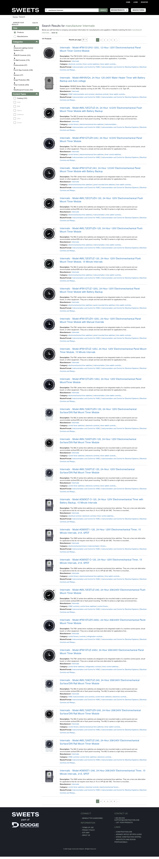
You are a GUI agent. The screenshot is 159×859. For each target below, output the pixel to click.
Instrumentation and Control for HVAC (83, 64)
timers (100, 543)
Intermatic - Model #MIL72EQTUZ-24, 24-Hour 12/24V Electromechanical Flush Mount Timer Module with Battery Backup (104, 106)
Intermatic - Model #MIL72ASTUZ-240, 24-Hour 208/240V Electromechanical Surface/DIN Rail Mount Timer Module (105, 739)
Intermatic (72, 58)
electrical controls (98, 91)
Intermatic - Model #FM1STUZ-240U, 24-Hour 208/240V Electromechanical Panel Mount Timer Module (105, 649)
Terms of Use (88, 825)
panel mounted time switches (101, 182)
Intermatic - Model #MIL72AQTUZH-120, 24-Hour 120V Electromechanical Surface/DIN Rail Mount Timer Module (103, 408)
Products (10, 30)
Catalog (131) (12, 81)
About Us (86, 832)
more (148, 30)
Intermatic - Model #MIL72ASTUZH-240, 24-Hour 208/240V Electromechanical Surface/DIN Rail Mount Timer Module (105, 709)
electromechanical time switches (88, 121)
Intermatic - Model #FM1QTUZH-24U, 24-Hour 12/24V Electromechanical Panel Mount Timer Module (104, 136)
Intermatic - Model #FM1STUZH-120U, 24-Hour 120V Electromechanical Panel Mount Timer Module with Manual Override (103, 317)
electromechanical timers (74, 543)
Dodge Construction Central (124, 834)
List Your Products (120, 820)
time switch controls (120, 182)
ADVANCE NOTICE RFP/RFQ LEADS (125, 831)
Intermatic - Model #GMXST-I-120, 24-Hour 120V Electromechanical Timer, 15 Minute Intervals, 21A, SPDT (105, 528)
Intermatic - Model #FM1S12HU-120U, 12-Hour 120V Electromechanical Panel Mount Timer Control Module (103, 46)
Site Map (86, 830)
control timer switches (73, 422)
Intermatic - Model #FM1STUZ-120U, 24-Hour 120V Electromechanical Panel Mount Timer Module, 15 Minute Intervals (103, 347)
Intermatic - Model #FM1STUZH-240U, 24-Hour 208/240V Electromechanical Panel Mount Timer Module (106, 618)
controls (79, 633)
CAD (8, 85)
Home (128, 2)
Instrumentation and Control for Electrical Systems (116, 64)
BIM (8, 89)
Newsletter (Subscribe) (92, 815)
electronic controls (71, 61)
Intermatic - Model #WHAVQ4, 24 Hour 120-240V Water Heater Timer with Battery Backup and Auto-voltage (105, 76)
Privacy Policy (88, 827)
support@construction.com (122, 817)
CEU (8, 102)
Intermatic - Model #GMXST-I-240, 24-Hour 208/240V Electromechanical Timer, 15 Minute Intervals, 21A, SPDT (103, 769)
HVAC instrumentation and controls (78, 91)
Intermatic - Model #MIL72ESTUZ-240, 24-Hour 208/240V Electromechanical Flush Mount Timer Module (106, 588)
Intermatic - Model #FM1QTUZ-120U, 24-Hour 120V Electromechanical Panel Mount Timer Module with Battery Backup (103, 287)
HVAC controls (70, 603)
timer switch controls (104, 61)
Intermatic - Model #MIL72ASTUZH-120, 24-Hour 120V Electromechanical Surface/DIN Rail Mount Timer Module (103, 438)
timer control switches (88, 61)
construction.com (120, 829)
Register (144, 2)
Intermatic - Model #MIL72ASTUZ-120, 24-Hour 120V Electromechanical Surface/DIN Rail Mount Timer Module (106, 468)
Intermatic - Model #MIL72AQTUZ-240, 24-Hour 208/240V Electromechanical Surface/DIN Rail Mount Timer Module (105, 679)
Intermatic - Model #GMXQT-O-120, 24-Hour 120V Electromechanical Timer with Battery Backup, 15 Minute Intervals (102, 498)
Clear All (29, 23)
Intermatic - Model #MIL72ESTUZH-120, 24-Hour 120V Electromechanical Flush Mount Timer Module (104, 227)
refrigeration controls (91, 633)
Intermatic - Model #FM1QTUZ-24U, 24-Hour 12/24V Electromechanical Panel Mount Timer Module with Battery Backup (103, 167)
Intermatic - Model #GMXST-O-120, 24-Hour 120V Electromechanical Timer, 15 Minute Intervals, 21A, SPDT (106, 558)
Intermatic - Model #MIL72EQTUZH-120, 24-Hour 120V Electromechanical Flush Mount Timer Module (104, 197)
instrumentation (107, 121)
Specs (9, 93)
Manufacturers (12, 34)
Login (135, 2)
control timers (70, 121)
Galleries (10, 98)
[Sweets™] (25, 10)
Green (9, 106)
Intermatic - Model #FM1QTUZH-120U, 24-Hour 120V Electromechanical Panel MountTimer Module (103, 377)
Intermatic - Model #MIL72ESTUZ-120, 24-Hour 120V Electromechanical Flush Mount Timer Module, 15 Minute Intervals (103, 257)
